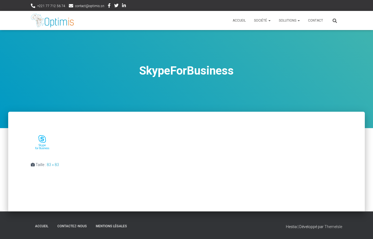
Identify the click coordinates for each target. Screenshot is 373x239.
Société (261, 20)
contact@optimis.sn (89, 6)
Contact (315, 20)
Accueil (239, 20)
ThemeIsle (333, 227)
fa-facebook (109, 6)
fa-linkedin (124, 6)
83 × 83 (53, 165)
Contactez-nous (72, 226)
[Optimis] (52, 20)
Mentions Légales (111, 226)
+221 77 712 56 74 (51, 6)
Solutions (288, 20)
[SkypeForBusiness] (42, 142)
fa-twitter (116, 6)
